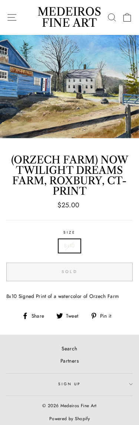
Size (69, 232)
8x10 (69, 245)
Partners (69, 360)
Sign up (69, 384)
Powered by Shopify (69, 418)
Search (69, 348)
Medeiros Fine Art (69, 17)
